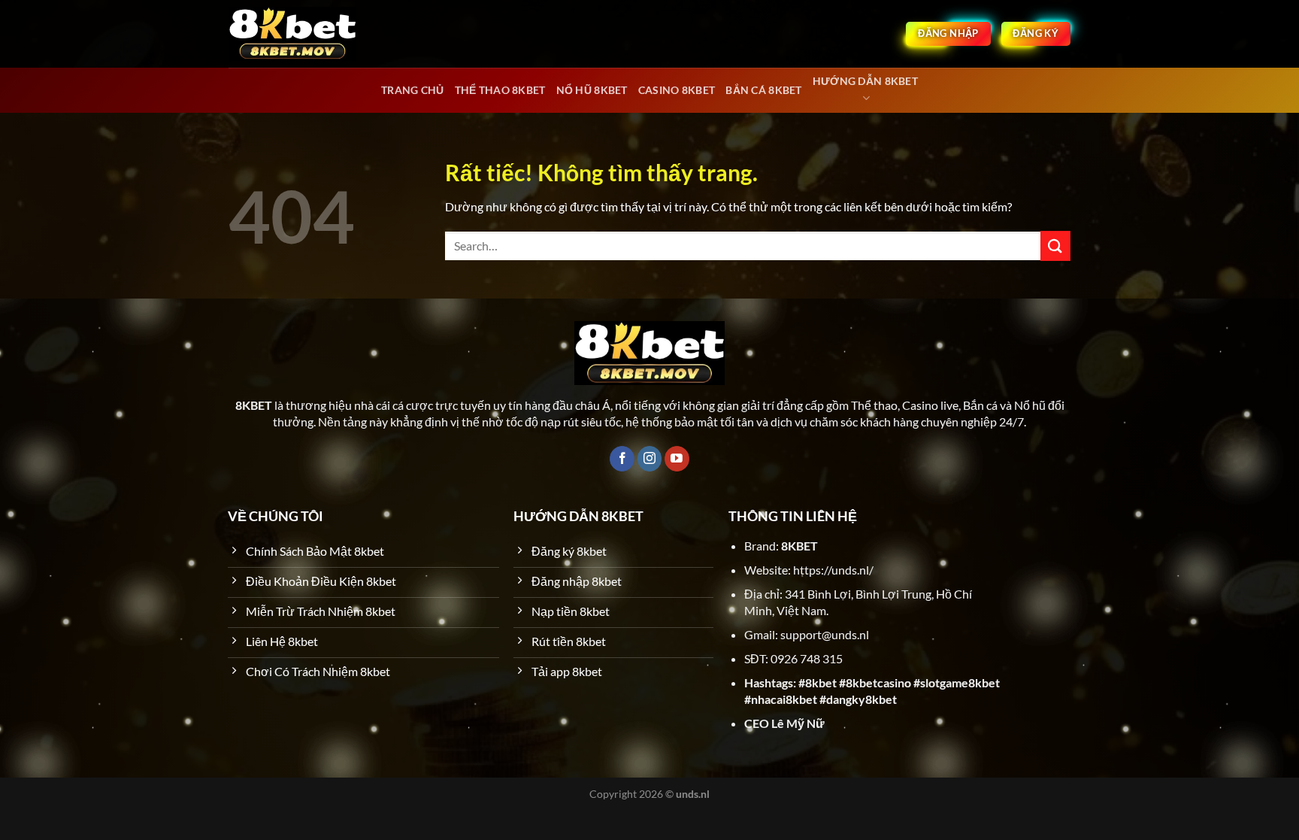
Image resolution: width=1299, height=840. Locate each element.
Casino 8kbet (676, 89)
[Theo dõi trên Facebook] (622, 459)
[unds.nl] (292, 33)
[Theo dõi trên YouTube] (677, 459)
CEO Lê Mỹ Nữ (784, 723)
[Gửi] (1055, 245)
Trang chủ (412, 89)
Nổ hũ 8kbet (592, 89)
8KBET (799, 545)
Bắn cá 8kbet (763, 89)
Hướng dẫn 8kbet (865, 80)
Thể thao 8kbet (500, 89)
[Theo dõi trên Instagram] (649, 459)
